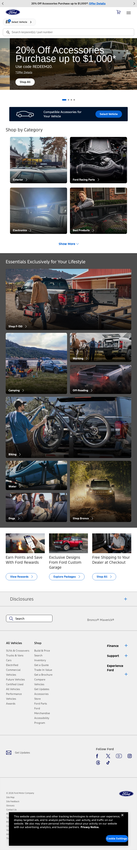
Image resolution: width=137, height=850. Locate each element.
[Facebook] (98, 756)
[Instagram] (130, 756)
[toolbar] (68, 3)
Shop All (15, 82)
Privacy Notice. (90, 827)
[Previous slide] (3, 3)
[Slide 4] (74, 100)
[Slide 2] (68, 100)
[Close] (122, 818)
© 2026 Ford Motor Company (20, 793)
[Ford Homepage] (126, 793)
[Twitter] (108, 756)
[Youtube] (119, 756)
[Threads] (98, 763)
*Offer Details (14, 72)
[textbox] (29, 618)
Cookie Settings (117, 838)
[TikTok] (108, 763)
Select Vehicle (109, 114)
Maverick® (107, 620)
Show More (67, 244)
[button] (44, 644)
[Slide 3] (71, 100)
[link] (10, 797)
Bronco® (93, 620)
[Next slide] (134, 3)
